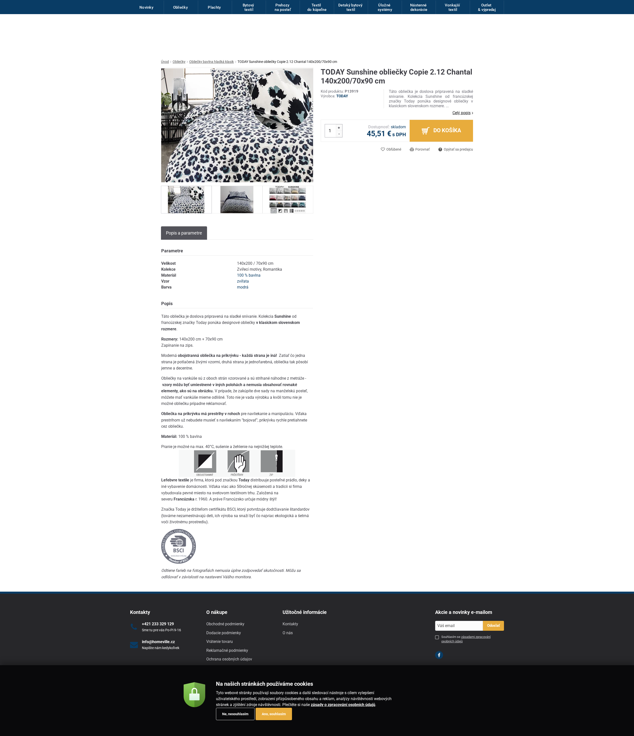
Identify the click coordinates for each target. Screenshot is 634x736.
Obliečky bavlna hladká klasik (211, 62)
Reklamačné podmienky (227, 650)
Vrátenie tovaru (219, 641)
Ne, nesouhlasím (235, 714)
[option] (186, 199)
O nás (288, 633)
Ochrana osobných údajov (229, 659)
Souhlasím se (466, 639)
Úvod (165, 62)
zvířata (243, 281)
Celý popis (461, 112)
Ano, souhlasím (274, 714)
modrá (242, 287)
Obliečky (179, 62)
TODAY (342, 96)
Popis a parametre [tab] (184, 233)
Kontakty (290, 624)
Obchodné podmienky (225, 624)
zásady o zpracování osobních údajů (343, 704)
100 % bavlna (249, 275)
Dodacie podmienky (223, 633)
